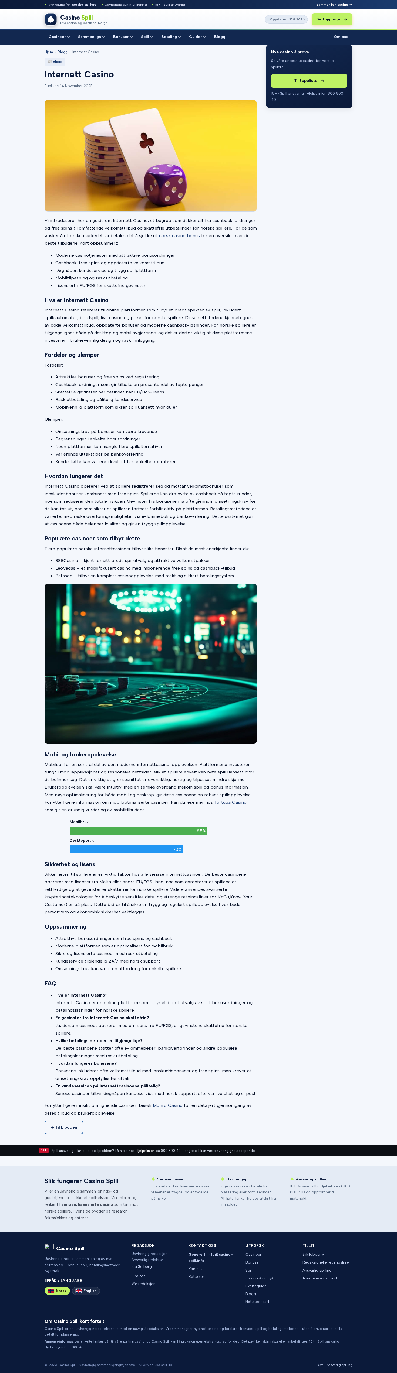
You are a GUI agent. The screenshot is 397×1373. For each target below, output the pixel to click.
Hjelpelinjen (145, 1151)
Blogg (219, 36)
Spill (145, 36)
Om (321, 1365)
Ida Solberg (142, 1266)
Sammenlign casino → (334, 4)
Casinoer (57, 36)
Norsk (61, 1291)
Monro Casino (168, 1105)
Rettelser (196, 1276)
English (89, 1291)
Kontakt (195, 1268)
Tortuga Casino (230, 802)
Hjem (49, 52)
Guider (195, 36)
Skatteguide (256, 1286)
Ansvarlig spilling (317, 1270)
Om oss (341, 36)
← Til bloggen (64, 1127)
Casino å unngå (259, 1278)
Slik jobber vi (313, 1254)
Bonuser (121, 36)
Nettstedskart (257, 1301)
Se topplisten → (332, 19)
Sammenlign (89, 36)
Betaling (169, 36)
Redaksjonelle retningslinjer (326, 1262)
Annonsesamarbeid (319, 1278)
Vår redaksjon (144, 1284)
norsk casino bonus (179, 235)
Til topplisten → (309, 80)
